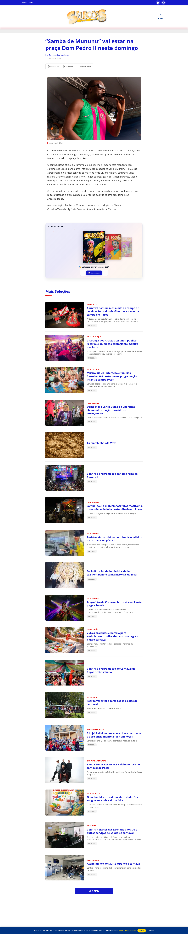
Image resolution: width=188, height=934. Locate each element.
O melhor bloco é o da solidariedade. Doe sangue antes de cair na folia (113, 798)
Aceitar (141, 930)
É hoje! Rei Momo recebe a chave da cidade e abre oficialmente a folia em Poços (114, 734)
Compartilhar (85, 66)
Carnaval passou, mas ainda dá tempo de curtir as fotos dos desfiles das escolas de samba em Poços (113, 311)
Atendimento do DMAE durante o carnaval (114, 863)
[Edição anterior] (83, 273)
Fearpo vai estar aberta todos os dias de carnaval (112, 702)
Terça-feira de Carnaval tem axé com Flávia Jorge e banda (114, 603)
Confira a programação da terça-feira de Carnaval (112, 475)
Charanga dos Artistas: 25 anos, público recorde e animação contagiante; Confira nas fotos (113, 344)
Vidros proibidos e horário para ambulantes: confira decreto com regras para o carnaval (112, 636)
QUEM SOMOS (28, 3)
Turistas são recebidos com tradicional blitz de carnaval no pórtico (114, 538)
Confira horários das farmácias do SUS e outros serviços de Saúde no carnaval (112, 831)
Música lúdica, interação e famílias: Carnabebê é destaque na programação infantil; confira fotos (112, 376)
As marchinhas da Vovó (101, 443)
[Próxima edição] (105, 273)
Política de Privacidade (127, 930)
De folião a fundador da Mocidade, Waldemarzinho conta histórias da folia (112, 572)
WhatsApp (54, 66)
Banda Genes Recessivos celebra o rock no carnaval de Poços (113, 766)
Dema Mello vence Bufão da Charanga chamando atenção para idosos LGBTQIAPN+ (111, 410)
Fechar (151, 930)
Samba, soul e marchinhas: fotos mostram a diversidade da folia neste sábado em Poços (115, 507)
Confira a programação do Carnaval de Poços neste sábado (111, 670)
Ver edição (94, 273)
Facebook (69, 66)
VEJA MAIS (94, 891)
